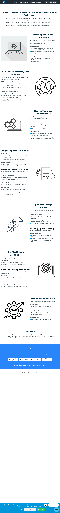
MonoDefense (35, 365)
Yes (33, 372)
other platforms (30, 363)
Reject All (19, 509)
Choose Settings (30, 509)
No (36, 372)
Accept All (40, 509)
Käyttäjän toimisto (52, 2)
